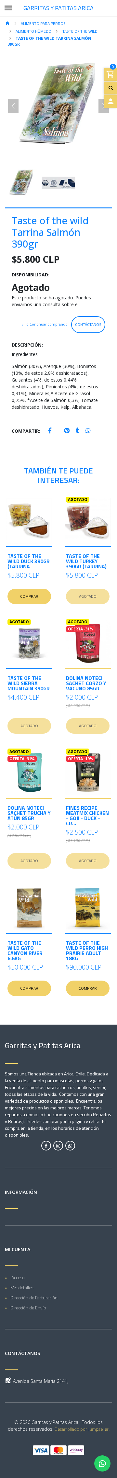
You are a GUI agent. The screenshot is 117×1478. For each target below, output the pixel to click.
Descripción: (27, 345)
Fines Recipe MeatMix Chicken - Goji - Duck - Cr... (87, 815)
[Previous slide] (13, 106)
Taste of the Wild (80, 31)
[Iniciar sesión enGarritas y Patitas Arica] (110, 101)
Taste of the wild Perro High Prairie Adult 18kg (87, 950)
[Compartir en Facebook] (50, 431)
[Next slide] (103, 106)
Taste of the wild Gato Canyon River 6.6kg (25, 950)
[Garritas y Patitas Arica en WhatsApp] (70, 1145)
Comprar (29, 596)
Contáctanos (88, 324)
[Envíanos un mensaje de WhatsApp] (102, 1463)
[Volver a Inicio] (7, 24)
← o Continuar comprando (44, 324)
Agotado (88, 596)
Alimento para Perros (43, 23)
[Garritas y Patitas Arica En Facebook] (46, 1145)
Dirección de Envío (28, 1307)
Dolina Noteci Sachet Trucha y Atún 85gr (29, 813)
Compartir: (26, 431)
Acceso (17, 1277)
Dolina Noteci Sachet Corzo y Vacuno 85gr (86, 683)
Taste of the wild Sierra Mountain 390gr (28, 683)
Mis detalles (21, 1287)
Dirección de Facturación (34, 1297)
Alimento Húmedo (33, 31)
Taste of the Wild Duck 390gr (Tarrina (28, 561)
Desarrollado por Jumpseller (82, 1429)
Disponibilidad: (30, 275)
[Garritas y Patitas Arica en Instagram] (58, 1145)
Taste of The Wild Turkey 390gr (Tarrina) (86, 561)
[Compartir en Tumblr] (77, 431)
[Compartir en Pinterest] (67, 431)
